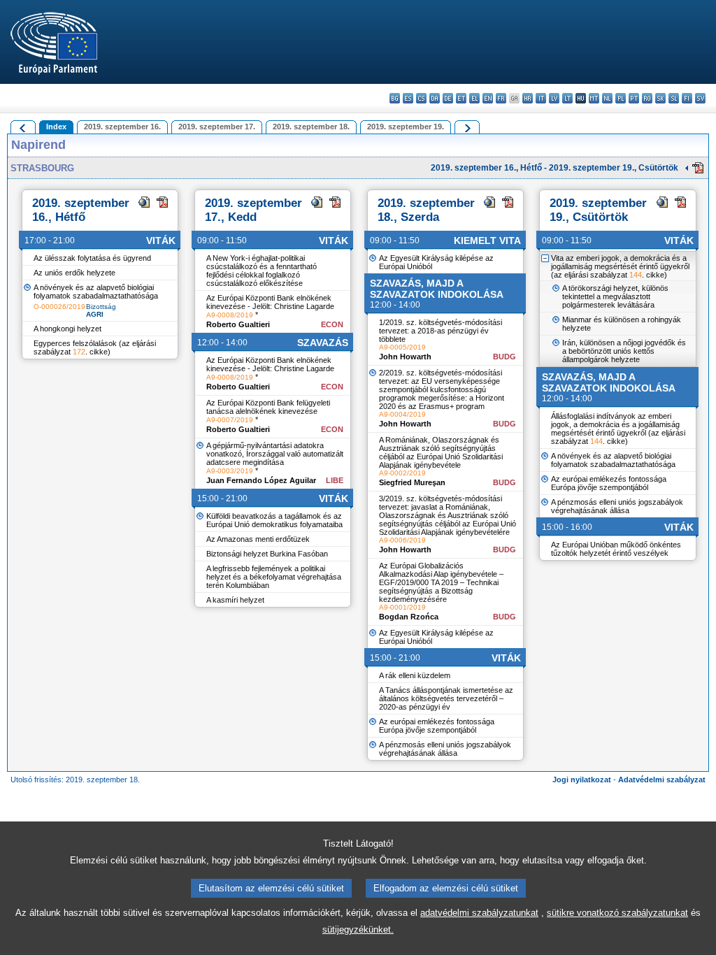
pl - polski (620, 98)
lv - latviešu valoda (554, 98)
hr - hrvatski (527, 98)
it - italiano (541, 98)
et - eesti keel (461, 98)
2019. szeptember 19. (405, 126)
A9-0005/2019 (402, 347)
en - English (487, 98)
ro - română (647, 98)
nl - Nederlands (607, 98)
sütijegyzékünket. (358, 929)
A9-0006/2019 (402, 540)
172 (79, 351)
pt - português (634, 98)
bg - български (394, 98)
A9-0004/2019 (402, 414)
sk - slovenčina (660, 98)
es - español (408, 98)
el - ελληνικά (474, 98)
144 (635, 275)
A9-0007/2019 (229, 420)
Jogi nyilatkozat (581, 779)
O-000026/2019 (59, 306)
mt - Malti (594, 98)
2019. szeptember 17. (216, 126)
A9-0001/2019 (402, 607)
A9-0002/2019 (402, 473)
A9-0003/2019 (229, 471)
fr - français (501, 98)
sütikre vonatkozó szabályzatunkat (617, 912)
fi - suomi (687, 98)
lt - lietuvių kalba (567, 98)
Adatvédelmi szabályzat (662, 779)
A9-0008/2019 (229, 315)
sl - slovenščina (673, 98)
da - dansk (434, 98)
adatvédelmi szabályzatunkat (479, 912)
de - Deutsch (448, 98)
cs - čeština (421, 98)
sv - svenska (700, 98)
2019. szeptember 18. (311, 126)
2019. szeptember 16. (122, 126)
